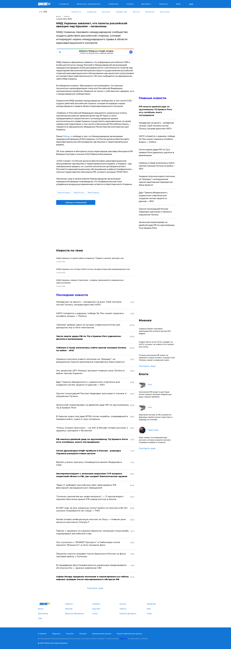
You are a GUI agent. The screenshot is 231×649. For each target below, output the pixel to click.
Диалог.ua (123, 638)
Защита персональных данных (129, 634)
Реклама (82, 634)
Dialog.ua (67, 136)
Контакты (70, 634)
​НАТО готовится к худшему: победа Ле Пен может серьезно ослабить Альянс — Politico (157, 139)
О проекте (42, 634)
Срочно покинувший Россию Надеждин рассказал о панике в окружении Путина (155, 212)
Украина (67, 16)
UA (41, 12)
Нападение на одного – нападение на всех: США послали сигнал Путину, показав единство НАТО (156, 126)
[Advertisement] (95, 225)
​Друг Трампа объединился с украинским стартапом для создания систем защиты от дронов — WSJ (153, 196)
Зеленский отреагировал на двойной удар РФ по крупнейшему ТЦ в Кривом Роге (157, 225)
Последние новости (72, 295)
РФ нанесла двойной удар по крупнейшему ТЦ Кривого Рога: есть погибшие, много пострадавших (155, 110)
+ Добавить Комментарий (76, 202)
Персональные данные (101, 634)
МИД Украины (93, 193)
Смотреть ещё (95, 588)
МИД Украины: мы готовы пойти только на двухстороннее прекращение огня (93, 269)
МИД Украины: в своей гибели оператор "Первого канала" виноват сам (90, 258)
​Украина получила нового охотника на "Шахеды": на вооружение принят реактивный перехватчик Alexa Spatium (157, 180)
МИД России (79, 193)
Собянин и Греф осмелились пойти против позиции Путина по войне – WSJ (157, 166)
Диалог (58, 16)
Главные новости (152, 98)
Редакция (56, 634)
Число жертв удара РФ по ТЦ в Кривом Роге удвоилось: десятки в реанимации (156, 152)
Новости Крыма (64, 193)
